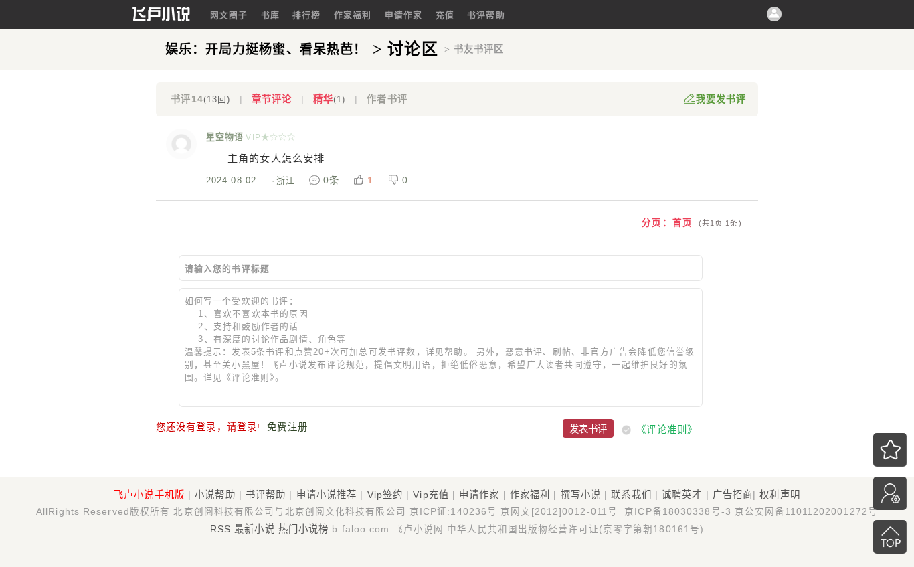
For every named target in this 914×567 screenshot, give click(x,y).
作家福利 (352, 15)
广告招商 (733, 494)
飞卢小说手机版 (149, 494)
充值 (445, 15)
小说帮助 (215, 494)
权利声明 (779, 494)
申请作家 (403, 15)
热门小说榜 (303, 528)
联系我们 (631, 494)
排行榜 (306, 15)
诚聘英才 (682, 494)
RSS (220, 528)
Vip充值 (431, 494)
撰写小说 (581, 494)
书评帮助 (486, 15)
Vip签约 (385, 494)
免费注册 (287, 427)
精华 (329, 99)
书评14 (200, 99)
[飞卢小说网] (161, 18)
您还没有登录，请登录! (208, 427)
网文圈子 (229, 15)
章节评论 (272, 99)
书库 (270, 15)
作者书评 (387, 99)
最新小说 (254, 528)
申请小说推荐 (326, 494)
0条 (331, 180)
